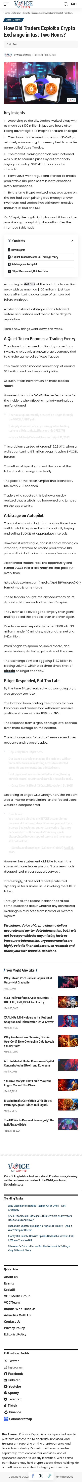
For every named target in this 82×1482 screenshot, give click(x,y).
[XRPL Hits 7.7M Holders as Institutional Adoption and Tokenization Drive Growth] (68, 1021)
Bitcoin (9, 671)
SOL (57, 713)
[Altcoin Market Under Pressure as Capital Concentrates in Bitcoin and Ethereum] (68, 1065)
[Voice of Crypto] (23, 4)
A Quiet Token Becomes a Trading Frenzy (35, 257)
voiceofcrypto (24, 54)
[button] (7, 4)
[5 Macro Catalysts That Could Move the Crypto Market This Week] (68, 1085)
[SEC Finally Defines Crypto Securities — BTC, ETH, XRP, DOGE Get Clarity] (68, 1002)
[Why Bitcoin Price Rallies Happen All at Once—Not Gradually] (68, 982)
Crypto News (16, 13)
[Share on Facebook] (32, 1476)
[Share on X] (41, 1476)
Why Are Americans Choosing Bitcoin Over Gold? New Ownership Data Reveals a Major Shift (29, 1041)
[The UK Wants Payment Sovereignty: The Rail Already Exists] (68, 1124)
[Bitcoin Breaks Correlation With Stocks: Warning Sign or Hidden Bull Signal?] (68, 1105)
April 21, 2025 (61, 437)
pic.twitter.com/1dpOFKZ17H (47, 430)
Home (6, 13)
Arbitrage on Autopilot (24, 264)
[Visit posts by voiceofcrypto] (8, 55)
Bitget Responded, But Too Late (30, 271)
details (29, 284)
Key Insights (18, 249)
